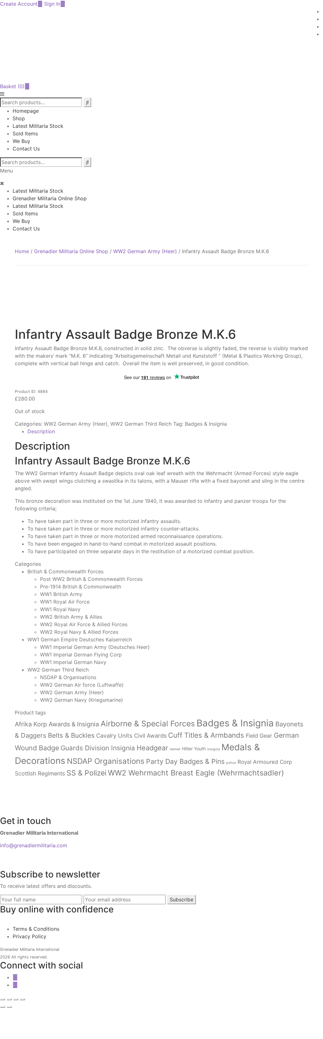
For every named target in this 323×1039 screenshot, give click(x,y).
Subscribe (181, 899)
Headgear (152, 748)
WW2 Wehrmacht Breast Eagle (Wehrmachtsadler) (196, 772)
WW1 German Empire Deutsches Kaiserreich (79, 639)
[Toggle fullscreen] (9, 999)
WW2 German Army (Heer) (145, 251)
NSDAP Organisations (105, 761)
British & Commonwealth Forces (65, 571)
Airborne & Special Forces (148, 723)
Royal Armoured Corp (265, 761)
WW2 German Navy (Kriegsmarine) (81, 700)
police (231, 763)
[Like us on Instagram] (15, 985)
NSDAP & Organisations (68, 677)
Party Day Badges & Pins (185, 761)
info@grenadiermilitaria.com (33, 845)
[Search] (87, 162)
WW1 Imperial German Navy (73, 662)
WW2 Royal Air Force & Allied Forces (83, 624)
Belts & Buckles (71, 735)
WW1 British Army (61, 594)
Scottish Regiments (40, 773)
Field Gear (259, 735)
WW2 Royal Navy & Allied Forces (79, 632)
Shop (19, 118)
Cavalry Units (114, 735)
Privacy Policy (29, 936)
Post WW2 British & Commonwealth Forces (91, 579)
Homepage (26, 111)
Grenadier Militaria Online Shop (50, 198)
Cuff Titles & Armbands (206, 735)
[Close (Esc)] (22, 999)
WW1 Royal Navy (60, 609)
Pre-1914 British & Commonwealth (80, 586)
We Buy (21, 141)
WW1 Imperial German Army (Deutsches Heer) (95, 647)
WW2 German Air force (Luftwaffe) (82, 685)
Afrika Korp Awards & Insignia (57, 724)
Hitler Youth (194, 748)
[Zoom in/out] (2, 999)
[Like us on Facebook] (15, 977)
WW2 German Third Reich (141, 424)
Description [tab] (41, 431)
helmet (175, 749)
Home (22, 251)
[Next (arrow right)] (9, 1007)
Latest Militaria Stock (38, 126)
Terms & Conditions (36, 929)
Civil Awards (150, 735)
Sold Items (25, 133)
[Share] (15, 999)
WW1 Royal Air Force (65, 602)
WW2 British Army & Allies (71, 617)
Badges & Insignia (206, 424)
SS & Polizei (86, 773)
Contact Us (26, 148)
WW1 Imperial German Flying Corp (81, 654)
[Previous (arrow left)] (2, 1007)
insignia (213, 749)
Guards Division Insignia (98, 748)
